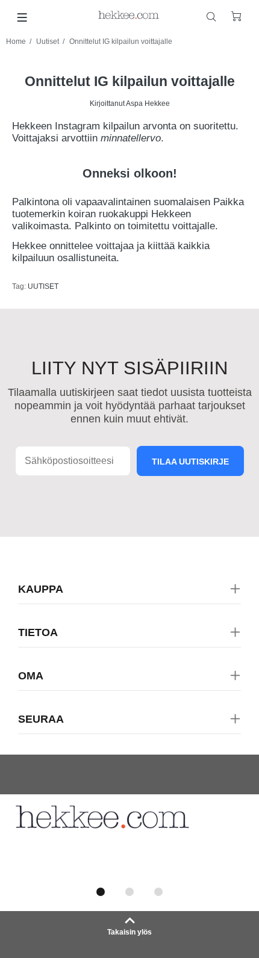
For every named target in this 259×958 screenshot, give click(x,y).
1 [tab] (100, 892)
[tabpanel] (129, 837)
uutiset (43, 286)
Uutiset (47, 41)
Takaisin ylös (129, 932)
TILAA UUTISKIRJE (190, 461)
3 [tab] (158, 892)
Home (16, 41)
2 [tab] (129, 892)
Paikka (228, 202)
